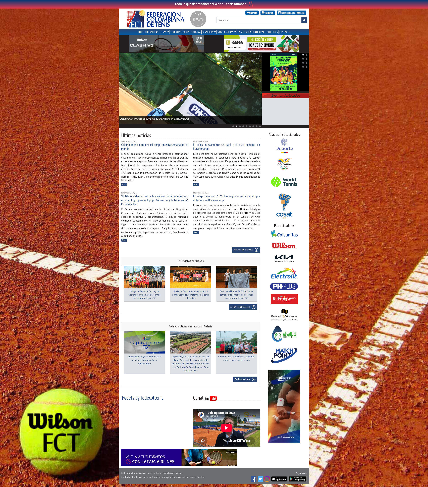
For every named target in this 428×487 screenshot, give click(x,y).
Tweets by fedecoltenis (142, 397)
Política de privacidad (142, 477)
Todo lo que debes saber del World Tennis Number (210, 4)
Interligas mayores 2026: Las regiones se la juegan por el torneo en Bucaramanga (226, 198)
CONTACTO (284, 32)
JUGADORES (207, 32)
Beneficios (272, 32)
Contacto (126, 477)
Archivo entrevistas (240, 306)
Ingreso (253, 12)
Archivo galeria (242, 379)
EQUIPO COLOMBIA (192, 32)
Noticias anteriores (243, 249)
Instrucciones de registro (293, 12)
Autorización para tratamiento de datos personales (179, 477)
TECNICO (174, 32)
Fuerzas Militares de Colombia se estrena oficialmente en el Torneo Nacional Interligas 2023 (236, 295)
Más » (124, 184)
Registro (269, 12)
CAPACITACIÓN (244, 32)
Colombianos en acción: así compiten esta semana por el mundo (154, 147)
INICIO (140, 32)
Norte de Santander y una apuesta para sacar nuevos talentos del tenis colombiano (190, 295)
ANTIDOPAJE (259, 32)
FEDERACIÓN (151, 32)
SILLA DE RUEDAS (225, 32)
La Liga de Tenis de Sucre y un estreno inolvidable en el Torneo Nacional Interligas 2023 (144, 295)
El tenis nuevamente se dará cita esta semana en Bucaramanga (226, 147)
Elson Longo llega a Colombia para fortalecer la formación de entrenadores (145, 360)
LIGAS (163, 32)
